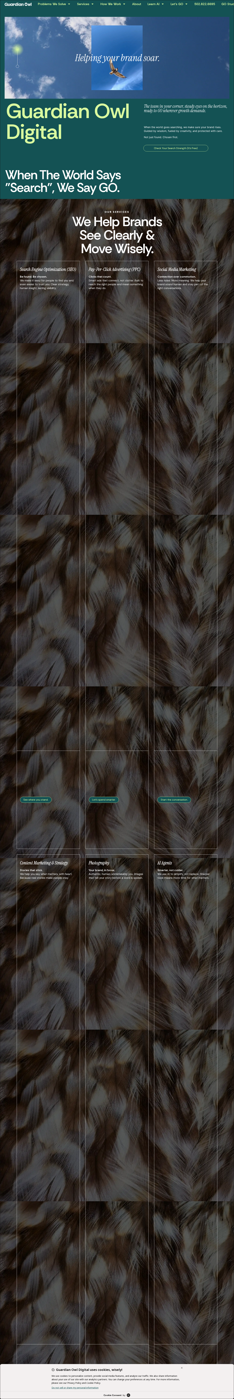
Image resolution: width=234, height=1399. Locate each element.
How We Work (110, 4)
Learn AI (154, 4)
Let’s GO (177, 4)
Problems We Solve (52, 4)
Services (83, 4)
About (136, 4)
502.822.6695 (204, 4)
